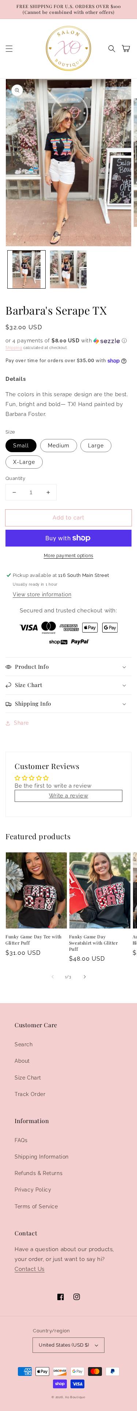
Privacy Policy (33, 1190)
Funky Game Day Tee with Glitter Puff (33, 940)
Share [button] (21, 723)
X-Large (24, 462)
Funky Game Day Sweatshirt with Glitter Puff (93, 943)
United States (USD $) (64, 1345)
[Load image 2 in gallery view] (68, 269)
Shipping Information (42, 1157)
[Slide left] (53, 977)
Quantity (15, 478)
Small (21, 446)
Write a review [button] (68, 795)
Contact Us (30, 1269)
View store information (42, 594)
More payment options (69, 555)
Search (24, 1044)
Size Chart (28, 1078)
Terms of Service (36, 1206)
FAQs (21, 1140)
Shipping (13, 348)
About (22, 1061)
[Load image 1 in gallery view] (26, 269)
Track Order (30, 1094)
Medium (58, 446)
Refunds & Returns (38, 1173)
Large (96, 446)
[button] (9, 49)
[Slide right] (85, 977)
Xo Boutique (75, 1397)
